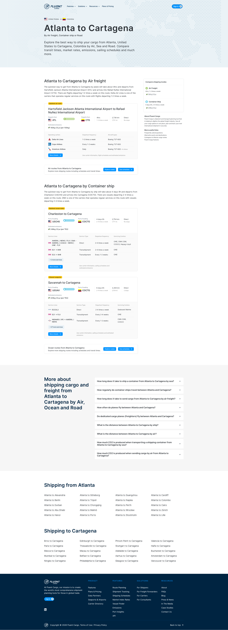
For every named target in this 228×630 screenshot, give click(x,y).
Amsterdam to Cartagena (164, 556)
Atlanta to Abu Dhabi (54, 510)
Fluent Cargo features (151, 140)
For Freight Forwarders (147, 591)
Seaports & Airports (97, 599)
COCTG (86, 221)
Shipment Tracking (121, 591)
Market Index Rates (121, 599)
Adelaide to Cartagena (126, 551)
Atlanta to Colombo (161, 500)
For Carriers (142, 595)
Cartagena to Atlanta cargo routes (155, 137)
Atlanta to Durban (53, 505)
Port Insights (118, 612)
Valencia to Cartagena (162, 541)
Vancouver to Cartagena (163, 561)
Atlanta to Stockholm (126, 515)
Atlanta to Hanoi (52, 515)
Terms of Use (86, 625)
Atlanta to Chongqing (90, 505)
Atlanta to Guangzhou (126, 495)
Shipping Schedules (121, 595)
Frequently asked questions (153, 133)
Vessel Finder (118, 603)
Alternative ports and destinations (155, 135)
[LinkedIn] (45, 609)
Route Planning (119, 587)
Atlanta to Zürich (159, 510)
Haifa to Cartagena (160, 546)
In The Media (167, 603)
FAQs (163, 591)
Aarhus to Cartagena (125, 556)
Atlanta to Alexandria (54, 495)
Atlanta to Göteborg (90, 495)
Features (92, 587)
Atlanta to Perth (123, 505)
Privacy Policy (100, 625)
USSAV (56, 290)
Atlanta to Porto (88, 515)
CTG (88, 120)
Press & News (167, 599)
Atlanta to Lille (158, 515)
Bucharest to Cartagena (163, 551)
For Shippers (142, 587)
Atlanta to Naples (124, 500)
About (164, 587)
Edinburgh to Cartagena (92, 541)
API (114, 616)
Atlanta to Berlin (52, 500)
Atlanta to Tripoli (88, 500)
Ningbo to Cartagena (55, 561)
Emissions (117, 608)
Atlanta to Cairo (159, 505)
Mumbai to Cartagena (55, 556)
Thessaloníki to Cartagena (93, 546)
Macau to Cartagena (90, 551)
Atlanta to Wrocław (125, 510)
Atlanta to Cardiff (160, 495)
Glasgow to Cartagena (126, 561)
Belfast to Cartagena (90, 556)
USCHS (56, 221)
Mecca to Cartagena (54, 551)
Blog (163, 595)
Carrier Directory (95, 603)
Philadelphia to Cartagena (93, 561)
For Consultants (144, 599)
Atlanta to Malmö (88, 510)
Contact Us (166, 612)
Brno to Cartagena (53, 541)
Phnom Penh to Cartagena (128, 541)
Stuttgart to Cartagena (127, 546)
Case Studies (167, 608)
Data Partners (94, 595)
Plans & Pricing (94, 591)
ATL (54, 120)
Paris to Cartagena (53, 546)
